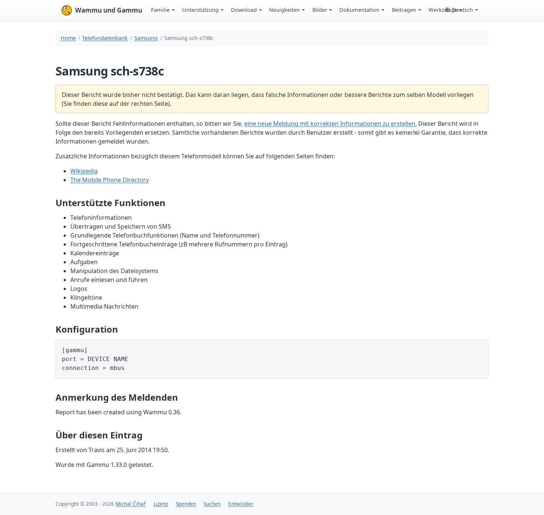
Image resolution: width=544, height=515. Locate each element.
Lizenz (161, 503)
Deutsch (462, 9)
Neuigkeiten (284, 9)
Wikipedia (84, 171)
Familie (160, 9)
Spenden (186, 503)
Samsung (146, 37)
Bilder (319, 9)
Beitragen (404, 9)
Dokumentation (359, 9)
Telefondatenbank (105, 37)
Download (244, 9)
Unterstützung (200, 9)
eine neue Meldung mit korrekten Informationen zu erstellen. (330, 124)
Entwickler (240, 503)
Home (68, 37)
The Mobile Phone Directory (109, 180)
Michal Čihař (130, 503)
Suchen (212, 503)
